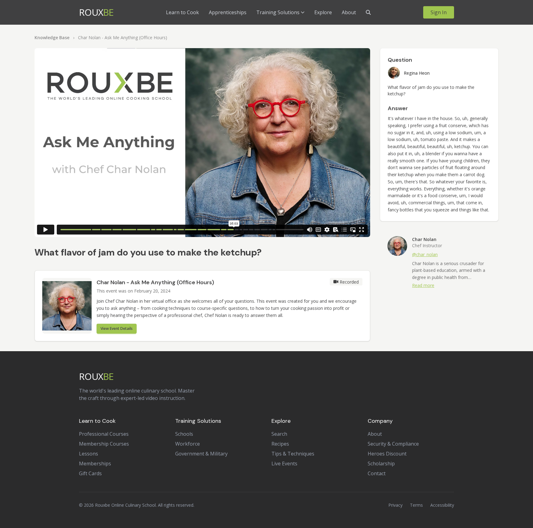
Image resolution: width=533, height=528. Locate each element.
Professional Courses (104, 433)
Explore (323, 12)
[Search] (368, 12)
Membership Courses (104, 443)
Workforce (187, 443)
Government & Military (201, 453)
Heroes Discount (387, 453)
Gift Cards (90, 473)
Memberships (95, 463)
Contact (377, 473)
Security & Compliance (393, 443)
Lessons (88, 453)
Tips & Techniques (292, 453)
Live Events (284, 463)
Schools (184, 433)
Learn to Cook (182, 12)
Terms (416, 505)
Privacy (395, 505)
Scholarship (381, 463)
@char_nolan (425, 254)
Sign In (439, 12)
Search (279, 433)
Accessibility (442, 505)
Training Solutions (278, 12)
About (349, 12)
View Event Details (117, 328)
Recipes (280, 443)
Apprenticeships (227, 12)
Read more (423, 285)
